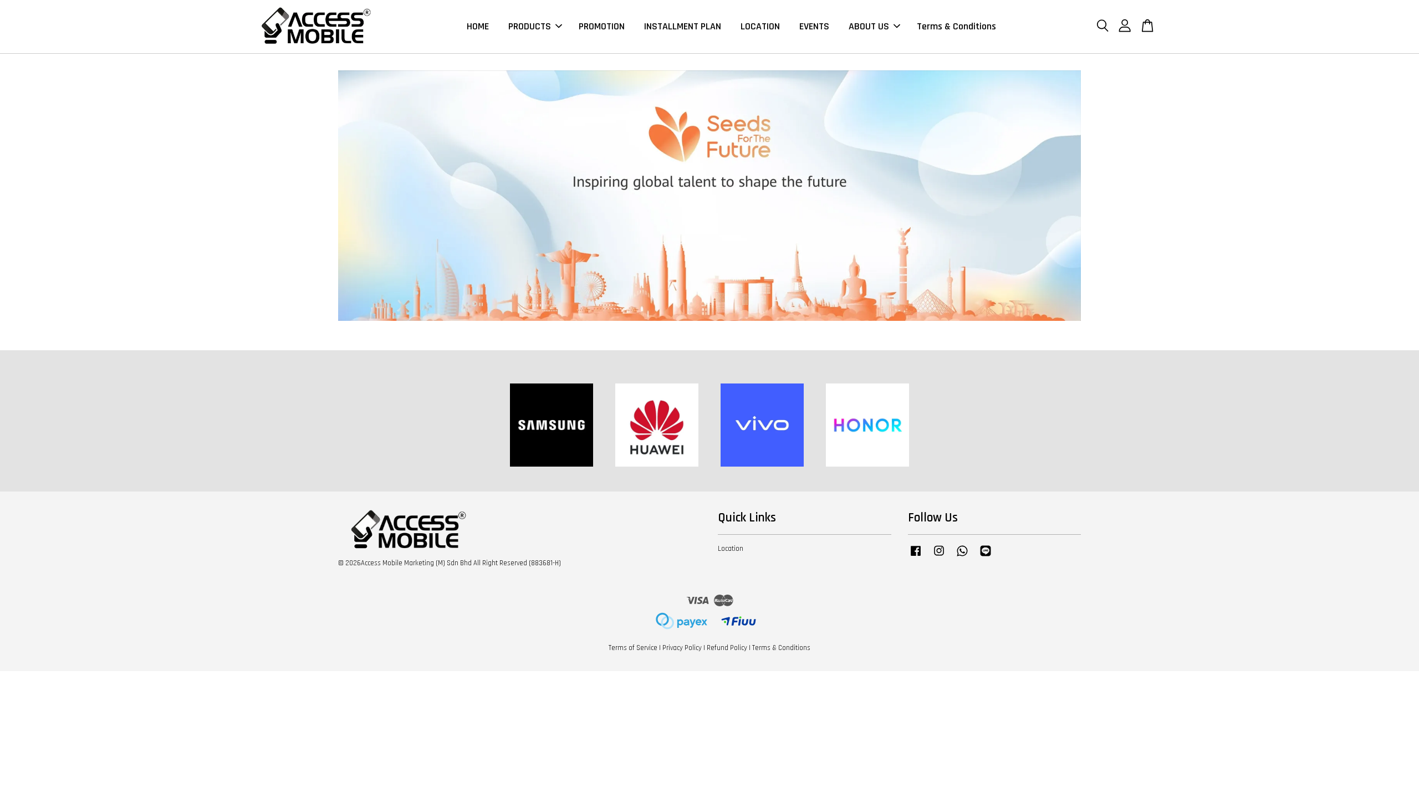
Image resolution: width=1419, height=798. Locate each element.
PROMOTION (602, 26)
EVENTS (814, 26)
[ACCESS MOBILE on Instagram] (939, 556)
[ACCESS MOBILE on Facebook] (915, 556)
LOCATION (760, 26)
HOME (478, 26)
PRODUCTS (529, 26)
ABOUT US (869, 26)
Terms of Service (633, 647)
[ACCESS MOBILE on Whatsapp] (962, 556)
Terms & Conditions (956, 26)
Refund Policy (727, 647)
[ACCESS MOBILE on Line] (985, 556)
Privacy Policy (682, 647)
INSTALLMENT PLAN (682, 26)
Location (730, 548)
